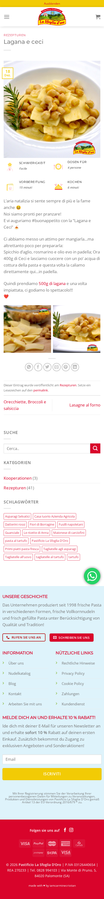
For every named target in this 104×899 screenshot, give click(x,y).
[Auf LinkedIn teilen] (75, 367)
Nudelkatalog (19, 673)
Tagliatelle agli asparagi (59, 549)
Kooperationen (18, 478)
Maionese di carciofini (68, 532)
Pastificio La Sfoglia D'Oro (50, 540)
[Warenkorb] (98, 16)
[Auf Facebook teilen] (38, 367)
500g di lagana (52, 283)
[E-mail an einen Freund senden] (56, 367)
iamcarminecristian (63, 885)
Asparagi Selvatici (17, 516)
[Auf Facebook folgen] (65, 830)
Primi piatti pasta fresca (22, 549)
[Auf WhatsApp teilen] (29, 367)
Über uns (16, 663)
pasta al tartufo (16, 540)
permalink (40, 390)
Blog (12, 683)
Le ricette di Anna (36, 532)
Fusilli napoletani (71, 524)
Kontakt (14, 693)
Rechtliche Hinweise (78, 663)
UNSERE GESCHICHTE (25, 596)
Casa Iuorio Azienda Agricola (54, 516)
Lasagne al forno (84, 405)
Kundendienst (73, 703)
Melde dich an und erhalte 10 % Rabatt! (48, 717)
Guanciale (12, 532)
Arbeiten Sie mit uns (25, 703)
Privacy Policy (73, 673)
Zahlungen (70, 693)
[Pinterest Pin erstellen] (66, 367)
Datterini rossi (15, 524)
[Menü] (7, 17)
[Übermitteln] (95, 448)
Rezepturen (15, 35)
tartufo (73, 557)
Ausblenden (52, 3)
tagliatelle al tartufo (50, 557)
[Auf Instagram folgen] (71, 830)
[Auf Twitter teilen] (47, 367)
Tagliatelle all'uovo (18, 557)
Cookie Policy (73, 683)
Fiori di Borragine (42, 524)
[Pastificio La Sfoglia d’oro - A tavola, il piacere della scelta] (52, 16)
